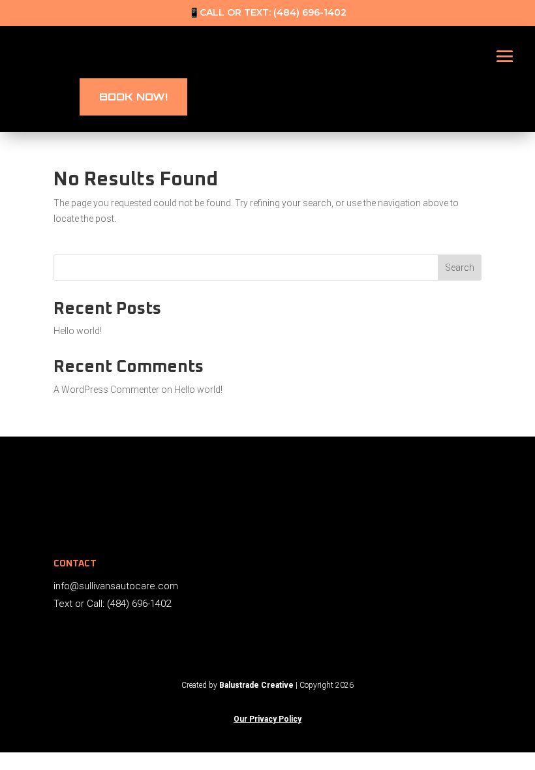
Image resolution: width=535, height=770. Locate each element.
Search (459, 267)
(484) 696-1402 (309, 12)
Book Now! (133, 96)
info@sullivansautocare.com (116, 586)
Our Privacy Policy (267, 719)
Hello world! (78, 331)
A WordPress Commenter (106, 389)
